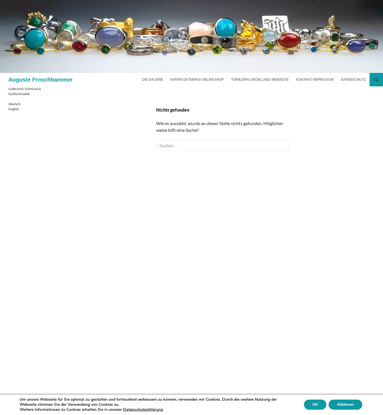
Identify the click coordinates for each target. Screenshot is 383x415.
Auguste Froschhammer (40, 80)
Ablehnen (345, 404)
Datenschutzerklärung (143, 409)
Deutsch (14, 104)
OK (315, 404)
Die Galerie (152, 80)
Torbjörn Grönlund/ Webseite (260, 80)
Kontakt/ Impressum (315, 80)
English (13, 109)
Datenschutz (353, 80)
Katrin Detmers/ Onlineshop (197, 80)
